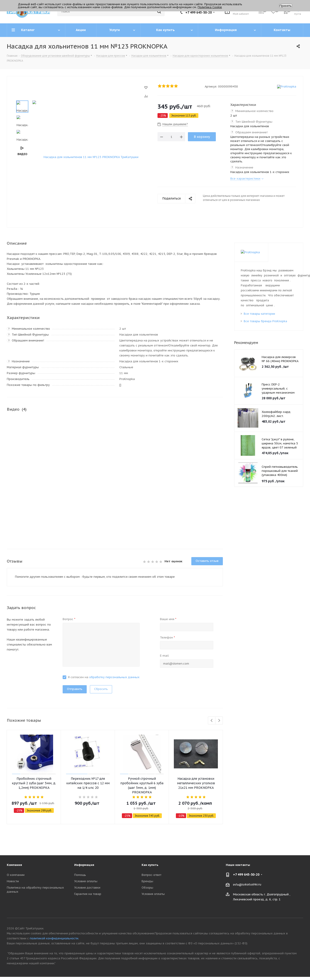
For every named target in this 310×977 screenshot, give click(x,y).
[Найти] (159, 11)
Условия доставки (87, 887)
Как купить (150, 865)
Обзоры (147, 887)
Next (219, 721)
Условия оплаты (85, 881)
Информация (84, 865)
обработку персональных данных (114, 677)
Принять (286, 6)
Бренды (147, 881)
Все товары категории (259, 313)
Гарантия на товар (87, 894)
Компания (14, 865)
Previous (212, 721)
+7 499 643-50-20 (198, 12)
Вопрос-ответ (151, 875)
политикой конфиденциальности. (54, 938)
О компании (16, 875)
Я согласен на (104, 677)
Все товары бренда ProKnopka (265, 321)
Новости (13, 881)
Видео (22, 154)
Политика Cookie (210, 7)
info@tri (239, 884)
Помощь (80, 875)
